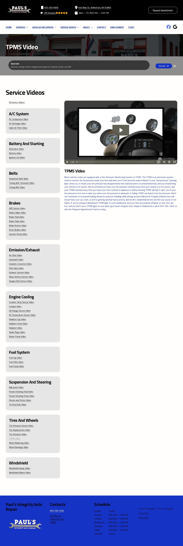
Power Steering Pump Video (21, 396)
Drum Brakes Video (17, 230)
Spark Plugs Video (17, 332)
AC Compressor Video (18, 119)
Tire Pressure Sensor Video (21, 426)
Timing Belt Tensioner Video (21, 183)
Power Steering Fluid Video (21, 392)
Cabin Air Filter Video (18, 128)
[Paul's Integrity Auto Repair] (19, 10)
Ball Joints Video (16, 387)
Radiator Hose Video (18, 324)
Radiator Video (15, 328)
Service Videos (68, 27)
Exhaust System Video (19, 272)
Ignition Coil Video (17, 157)
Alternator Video (16, 149)
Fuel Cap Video (15, 358)
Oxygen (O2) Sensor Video (20, 281)
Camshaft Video (16, 260)
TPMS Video (14, 439)
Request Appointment (163, 10)
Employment (117, 27)
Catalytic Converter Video (20, 264)
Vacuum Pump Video (18, 234)
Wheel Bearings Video (18, 447)
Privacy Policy (143, 513)
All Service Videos (17, 102)
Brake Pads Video (17, 221)
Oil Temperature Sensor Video (22, 315)
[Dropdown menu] (27, 27)
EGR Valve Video (16, 268)
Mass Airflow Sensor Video (21, 277)
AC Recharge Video (17, 123)
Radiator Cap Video (17, 319)
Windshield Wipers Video (20, 472)
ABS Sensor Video (17, 208)
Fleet (131, 27)
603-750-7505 (57, 510)
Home (9, 27)
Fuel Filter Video (16, 362)
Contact (101, 27)
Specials (162, 66)
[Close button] (174, 66)
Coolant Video (15, 306)
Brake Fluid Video (16, 217)
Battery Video (15, 153)
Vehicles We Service (42, 27)
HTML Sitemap (143, 517)
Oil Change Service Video (20, 311)
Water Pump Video (17, 336)
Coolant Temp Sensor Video (21, 302)
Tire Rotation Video (18, 434)
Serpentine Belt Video (18, 179)
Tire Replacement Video (19, 430)
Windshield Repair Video (19, 468)
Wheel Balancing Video (19, 443)
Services (20, 27)
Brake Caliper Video (17, 213)
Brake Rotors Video (18, 225)
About (86, 27)
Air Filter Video (15, 255)
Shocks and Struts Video (20, 400)
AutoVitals (151, 508)
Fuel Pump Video (16, 366)
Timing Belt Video (17, 187)
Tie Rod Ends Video (17, 404)
